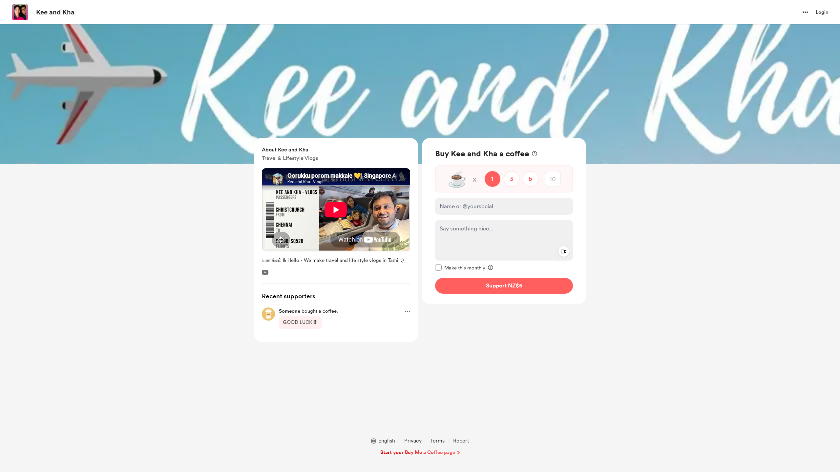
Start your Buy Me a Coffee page (417, 452)
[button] (805, 12)
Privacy (413, 441)
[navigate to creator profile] (20, 12)
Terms (437, 441)
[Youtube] (265, 272)
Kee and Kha (55, 12)
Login (822, 12)
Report (461, 441)
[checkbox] (460, 267)
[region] (504, 221)
